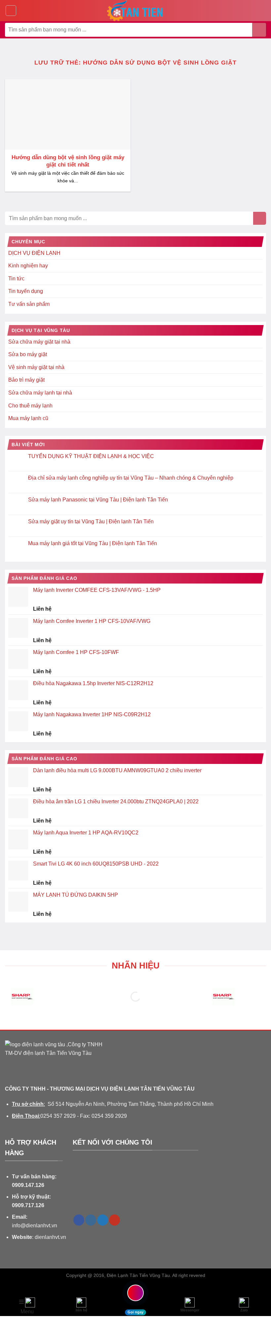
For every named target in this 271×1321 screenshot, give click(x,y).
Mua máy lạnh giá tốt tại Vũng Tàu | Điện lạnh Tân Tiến (92, 543)
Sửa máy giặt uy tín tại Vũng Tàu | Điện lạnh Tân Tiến (91, 521)
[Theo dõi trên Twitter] (102, 1220)
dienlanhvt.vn (50, 1237)
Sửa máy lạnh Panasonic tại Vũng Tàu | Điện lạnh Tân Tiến (98, 499)
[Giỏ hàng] (262, 10)
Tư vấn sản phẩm (29, 304)
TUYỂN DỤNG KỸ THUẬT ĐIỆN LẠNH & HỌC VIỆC (91, 456)
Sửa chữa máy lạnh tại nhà (40, 393)
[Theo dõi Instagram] (90, 1220)
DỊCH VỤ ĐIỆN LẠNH (34, 253)
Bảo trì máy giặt (26, 380)
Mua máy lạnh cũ (28, 418)
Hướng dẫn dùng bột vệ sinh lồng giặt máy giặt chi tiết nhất (68, 161)
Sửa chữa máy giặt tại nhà (39, 342)
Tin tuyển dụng (25, 291)
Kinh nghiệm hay (28, 265)
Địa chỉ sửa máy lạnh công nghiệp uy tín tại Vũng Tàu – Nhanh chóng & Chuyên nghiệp (130, 478)
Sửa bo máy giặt (27, 354)
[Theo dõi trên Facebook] (78, 1220)
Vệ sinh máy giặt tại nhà (36, 367)
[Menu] (11, 10)
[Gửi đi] (259, 30)
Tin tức (16, 278)
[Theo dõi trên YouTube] (114, 1220)
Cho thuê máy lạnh (30, 405)
